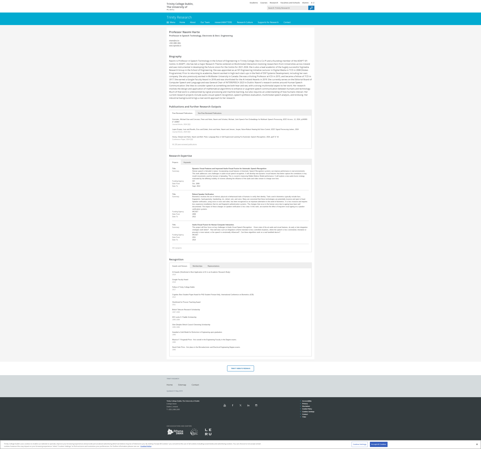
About (193, 22)
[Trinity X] (240, 405)
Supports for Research (268, 22)
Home (182, 22)
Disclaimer (306, 406)
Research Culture (245, 22)
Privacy (305, 403)
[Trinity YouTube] (224, 405)
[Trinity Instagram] (256, 405)
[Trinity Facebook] (232, 405)
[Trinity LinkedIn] (248, 405)
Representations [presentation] (213, 266)
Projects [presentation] (175, 162)
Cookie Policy (307, 409)
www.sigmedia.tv (175, 46)
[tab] (182, 113)
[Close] (477, 444)
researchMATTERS (223, 22)
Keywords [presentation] (187, 162)
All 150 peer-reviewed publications (184, 144)
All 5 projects (177, 248)
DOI (189, 124)
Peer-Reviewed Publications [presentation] (182, 113)
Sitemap (182, 384)
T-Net (304, 417)
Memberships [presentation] (197, 266)
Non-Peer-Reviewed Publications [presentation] (210, 113)
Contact (287, 22)
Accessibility (307, 401)
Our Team (205, 22)
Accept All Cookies (378, 444)
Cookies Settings (359, 444)
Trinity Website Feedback (240, 368)
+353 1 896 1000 (174, 409)
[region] (240, 444)
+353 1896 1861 (175, 43)
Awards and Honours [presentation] (179, 266)
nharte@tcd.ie (174, 41)
